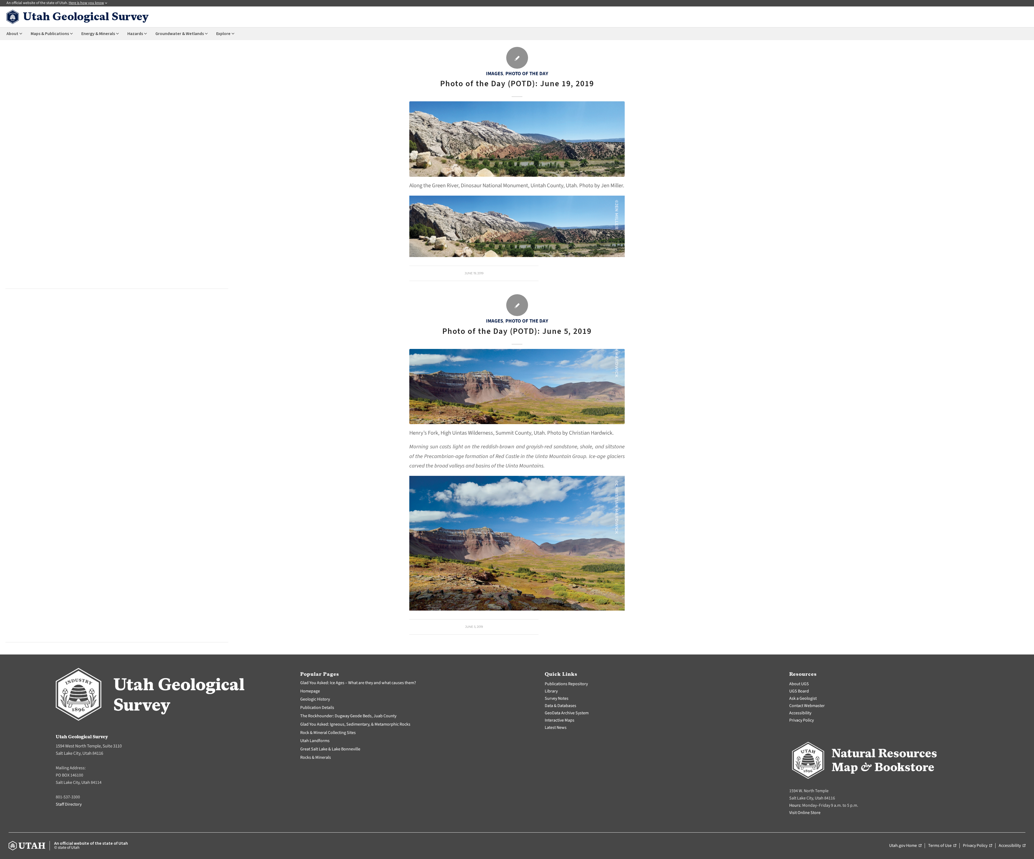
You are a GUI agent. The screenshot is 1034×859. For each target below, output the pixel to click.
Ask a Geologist (803, 698)
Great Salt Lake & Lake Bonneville (330, 749)
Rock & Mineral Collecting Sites (328, 733)
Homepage (310, 691)
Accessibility (800, 713)
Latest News (556, 727)
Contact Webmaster (807, 706)
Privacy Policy (801, 720)
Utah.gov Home (905, 845)
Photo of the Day (526, 73)
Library (551, 691)
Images (494, 73)
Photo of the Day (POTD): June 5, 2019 (517, 331)
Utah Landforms (315, 741)
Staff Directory (69, 804)
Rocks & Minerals (315, 757)
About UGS (799, 684)
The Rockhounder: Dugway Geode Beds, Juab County (348, 716)
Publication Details (317, 708)
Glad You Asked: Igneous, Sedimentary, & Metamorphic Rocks (355, 724)
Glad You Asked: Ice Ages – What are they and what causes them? (358, 683)
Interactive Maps (559, 720)
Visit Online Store (804, 813)
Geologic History (315, 699)
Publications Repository (566, 684)
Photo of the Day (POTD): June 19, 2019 (517, 83)
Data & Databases (560, 706)
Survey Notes (556, 698)
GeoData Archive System (567, 713)
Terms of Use (942, 845)
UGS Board (799, 691)
